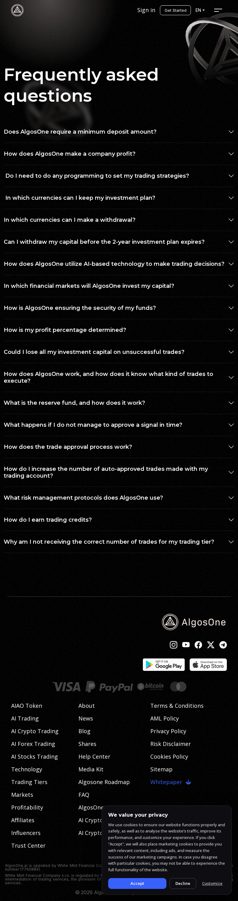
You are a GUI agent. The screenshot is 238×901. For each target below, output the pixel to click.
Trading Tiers (29, 782)
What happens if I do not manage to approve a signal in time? (94, 425)
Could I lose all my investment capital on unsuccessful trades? (94, 352)
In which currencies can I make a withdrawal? (69, 219)
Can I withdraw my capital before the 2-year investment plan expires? (104, 242)
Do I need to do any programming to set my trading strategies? (96, 175)
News (85, 718)
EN (198, 10)
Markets (22, 794)
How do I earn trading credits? (48, 519)
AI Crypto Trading (35, 731)
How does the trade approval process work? (69, 447)
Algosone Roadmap (104, 782)
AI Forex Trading (33, 743)
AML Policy (164, 718)
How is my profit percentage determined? (65, 330)
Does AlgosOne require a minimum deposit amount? (80, 131)
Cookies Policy (169, 756)
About (86, 705)
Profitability (27, 807)
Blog (84, 731)
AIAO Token (26, 705)
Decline (182, 883)
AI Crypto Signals (101, 820)
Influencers (26, 832)
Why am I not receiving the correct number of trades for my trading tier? (109, 541)
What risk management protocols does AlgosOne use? (84, 497)
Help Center (94, 756)
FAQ (83, 794)
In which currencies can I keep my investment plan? (79, 197)
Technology (26, 769)
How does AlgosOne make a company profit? (69, 153)
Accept (137, 883)
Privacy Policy (168, 731)
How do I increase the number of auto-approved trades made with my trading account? (106, 472)
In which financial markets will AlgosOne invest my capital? (89, 286)
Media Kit (91, 769)
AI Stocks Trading (34, 756)
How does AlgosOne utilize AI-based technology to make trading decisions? (114, 264)
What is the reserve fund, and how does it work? (74, 402)
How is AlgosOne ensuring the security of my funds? (80, 308)
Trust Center (28, 845)
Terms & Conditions (177, 705)
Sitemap (161, 769)
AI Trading (25, 718)
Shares (87, 743)
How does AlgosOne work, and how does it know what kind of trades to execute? (108, 377)
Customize (212, 883)
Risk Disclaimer (170, 743)
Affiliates (22, 820)
